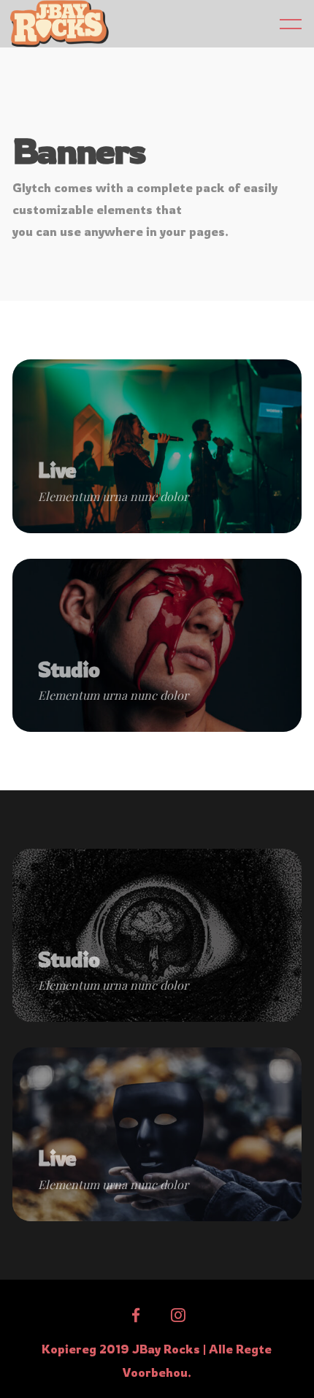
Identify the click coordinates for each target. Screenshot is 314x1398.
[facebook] (135, 1316)
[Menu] (290, 23)
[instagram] (178, 1316)
